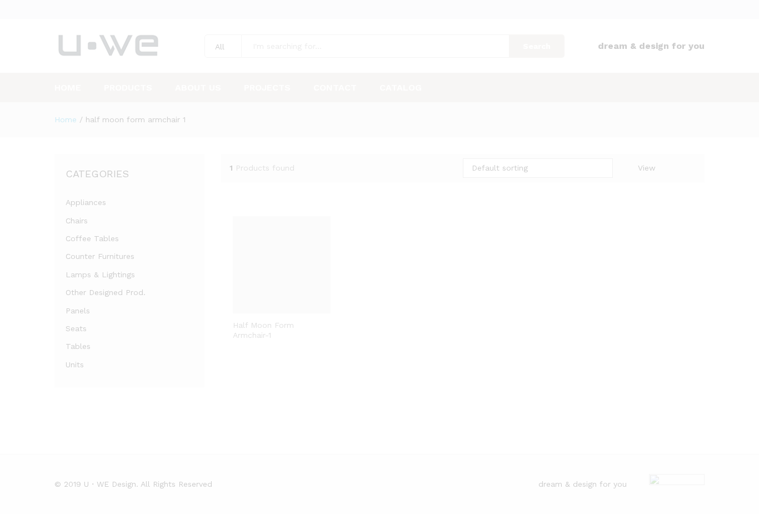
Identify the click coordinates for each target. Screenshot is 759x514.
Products (128, 87)
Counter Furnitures (100, 256)
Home (67, 87)
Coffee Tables (92, 238)
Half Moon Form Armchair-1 (263, 330)
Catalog (400, 87)
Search (537, 46)
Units (75, 364)
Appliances (86, 202)
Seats (76, 328)
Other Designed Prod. (106, 292)
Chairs (77, 220)
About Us (198, 87)
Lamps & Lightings (100, 274)
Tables (78, 346)
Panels (78, 310)
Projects (267, 87)
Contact (335, 87)
